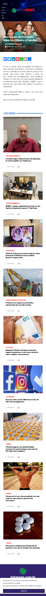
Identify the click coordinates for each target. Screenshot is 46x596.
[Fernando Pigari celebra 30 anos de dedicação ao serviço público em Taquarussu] (23, 134)
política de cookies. (35, 586)
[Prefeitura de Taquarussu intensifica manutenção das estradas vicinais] (23, 282)
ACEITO (24, 591)
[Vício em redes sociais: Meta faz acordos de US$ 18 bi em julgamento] (23, 379)
